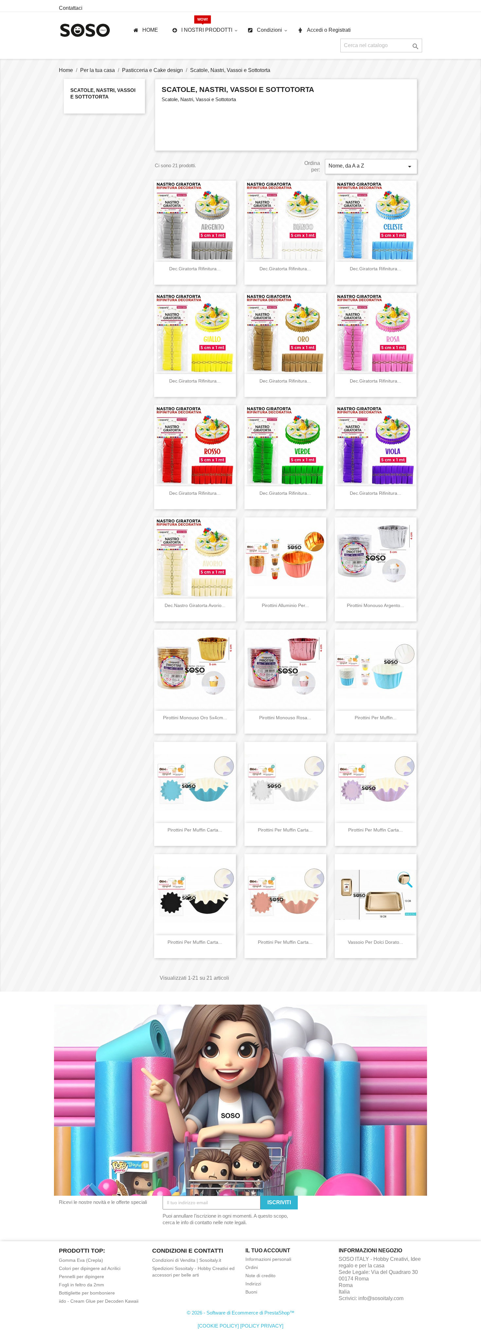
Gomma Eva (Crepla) (81, 1260)
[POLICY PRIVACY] (261, 1326)
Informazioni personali (268, 1259)
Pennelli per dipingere (81, 1276)
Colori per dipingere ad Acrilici (89, 1268)
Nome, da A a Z (371, 166)
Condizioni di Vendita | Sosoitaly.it (186, 1260)
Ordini (251, 1267)
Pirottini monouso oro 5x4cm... (195, 717)
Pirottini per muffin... (376, 717)
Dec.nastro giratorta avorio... (195, 605)
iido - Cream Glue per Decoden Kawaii (98, 1301)
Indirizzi (253, 1283)
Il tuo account (267, 1250)
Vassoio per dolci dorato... (375, 942)
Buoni (251, 1292)
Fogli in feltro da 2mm (81, 1284)
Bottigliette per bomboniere (87, 1293)
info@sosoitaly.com (380, 1298)
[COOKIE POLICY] (218, 1326)
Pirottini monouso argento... (375, 605)
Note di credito (260, 1275)
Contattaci (70, 8)
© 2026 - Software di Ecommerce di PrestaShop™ (240, 1312)
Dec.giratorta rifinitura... (195, 268)
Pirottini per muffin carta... (195, 829)
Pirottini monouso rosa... (285, 717)
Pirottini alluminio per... (285, 605)
